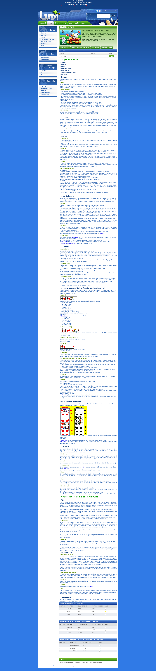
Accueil (43, 23)
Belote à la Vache (46, 41)
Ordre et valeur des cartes (68, 73)
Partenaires (70, 666)
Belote (43, 37)
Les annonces (64, 71)
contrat (82, 467)
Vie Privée (76, 666)
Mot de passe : (91, 16)
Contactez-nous (102, 666)
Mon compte (74, 23)
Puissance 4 (44, 75)
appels (91, 586)
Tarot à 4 (43, 46)
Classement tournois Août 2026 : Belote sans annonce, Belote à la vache (82, 639)
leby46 (68, 611)
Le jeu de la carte (65, 68)
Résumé (63, 62)
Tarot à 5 (43, 43)
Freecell (43, 86)
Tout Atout (64, 241)
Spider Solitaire (45, 92)
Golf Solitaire (45, 95)
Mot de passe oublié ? (104, 19)
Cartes (52, 30)
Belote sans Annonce (47, 39)
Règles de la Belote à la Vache (80, 47)
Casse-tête (51, 81)
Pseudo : (89, 14)
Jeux (50, 23)
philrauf (69, 608)
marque (101, 233)
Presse (65, 666)
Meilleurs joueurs (107, 47)
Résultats (99, 662)
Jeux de (51, 28)
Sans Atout (71, 243)
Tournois (92, 662)
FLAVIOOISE (73, 650)
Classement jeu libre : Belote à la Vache (72, 603)
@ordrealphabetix (74, 645)
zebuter (69, 632)
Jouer (111, 56)
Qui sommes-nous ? (93, 666)
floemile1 (69, 629)
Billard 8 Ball (45, 57)
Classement (84, 662)
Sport (53, 54)
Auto (113, 19)
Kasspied (69, 627)
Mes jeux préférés (74, 662)
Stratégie (51, 68)
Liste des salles (64, 47)
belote (109, 30)
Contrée (43, 33)
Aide (83, 23)
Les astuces (95, 47)
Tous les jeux (64, 662)
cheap (68, 614)
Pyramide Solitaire (46, 88)
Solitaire (43, 90)
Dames (43, 73)
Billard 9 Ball (45, 59)
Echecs (43, 71)
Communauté (60, 23)
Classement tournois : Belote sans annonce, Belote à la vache (79, 621)
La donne (63, 64)
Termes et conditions (84, 666)
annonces (75, 237)
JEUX (62, 659)
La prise (62, 66)
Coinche (43, 35)
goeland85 (72, 648)
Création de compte (92, 19)
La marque (63, 75)
